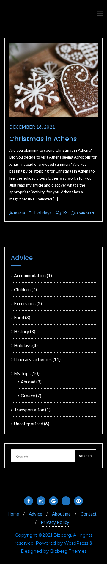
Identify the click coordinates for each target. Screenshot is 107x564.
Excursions (25, 303)
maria (19, 212)
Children (22, 289)
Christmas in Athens (43, 138)
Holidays (42, 212)
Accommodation (30, 275)
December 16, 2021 (32, 126)
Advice (35, 513)
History (21, 331)
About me (61, 513)
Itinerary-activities (33, 359)
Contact (89, 513)
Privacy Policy (55, 522)
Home (13, 513)
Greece (28, 395)
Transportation (29, 409)
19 (64, 212)
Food (19, 317)
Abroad (28, 381)
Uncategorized (28, 423)
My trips (22, 373)
